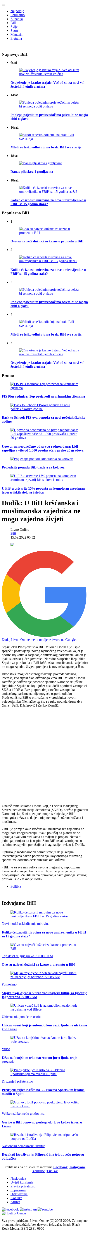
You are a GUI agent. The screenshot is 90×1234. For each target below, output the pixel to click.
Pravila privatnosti (22, 1186)
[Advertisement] (45, 756)
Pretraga (16, 38)
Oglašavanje (19, 1194)
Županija (16, 19)
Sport (14, 30)
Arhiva (15, 1202)
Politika (15, 886)
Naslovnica (18, 1178)
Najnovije (17, 11)
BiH (13, 23)
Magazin (16, 34)
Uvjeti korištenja (21, 1182)
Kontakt (16, 1198)
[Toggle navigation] (3, 4)
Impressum (18, 1190)
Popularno (17, 15)
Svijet (14, 27)
